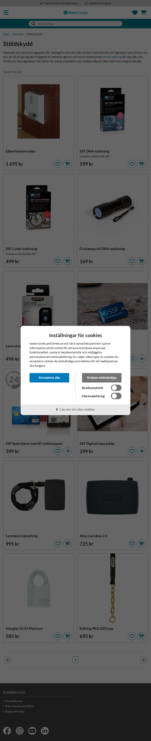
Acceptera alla (49, 377)
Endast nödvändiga (101, 377)
